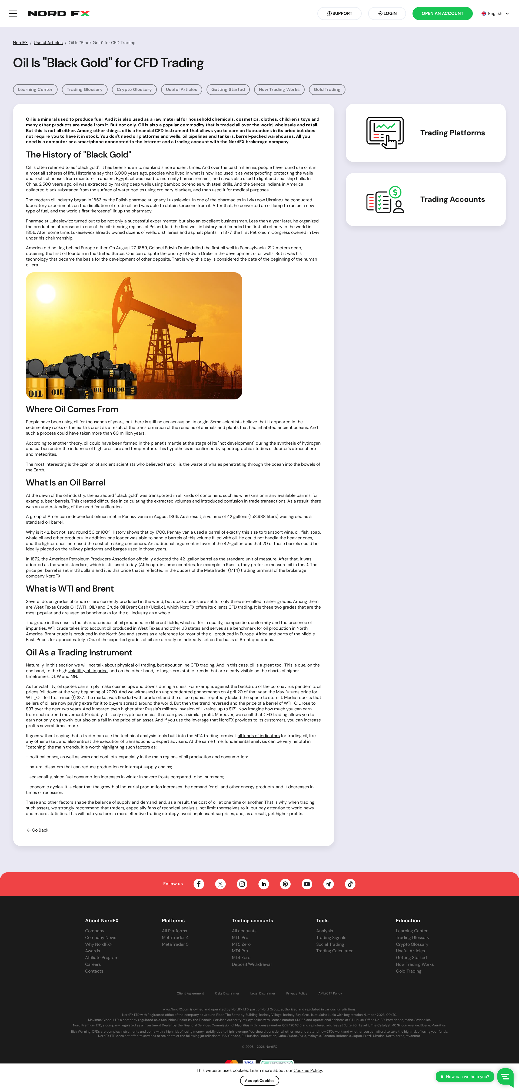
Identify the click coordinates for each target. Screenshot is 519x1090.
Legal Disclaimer (262, 993)
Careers (93, 964)
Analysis (324, 931)
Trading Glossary (85, 89)
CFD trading (240, 607)
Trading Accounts (452, 199)
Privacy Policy (297, 993)
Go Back (40, 830)
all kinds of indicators (259, 735)
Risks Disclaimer (227, 993)
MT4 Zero (241, 957)
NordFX (20, 42)
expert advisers (171, 741)
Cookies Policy (308, 1070)
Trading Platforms (452, 133)
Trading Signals (331, 937)
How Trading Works (279, 89)
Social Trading (330, 944)
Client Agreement (190, 993)
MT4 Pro (240, 951)
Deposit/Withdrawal (252, 964)
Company (94, 931)
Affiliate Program (101, 957)
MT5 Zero (241, 944)
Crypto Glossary (134, 89)
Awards (92, 951)
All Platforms (174, 931)
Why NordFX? (98, 944)
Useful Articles (48, 42)
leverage (200, 720)
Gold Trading (327, 89)
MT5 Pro (240, 937)
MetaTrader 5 (175, 944)
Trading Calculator (334, 951)
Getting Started (228, 89)
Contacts (94, 971)
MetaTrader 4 (175, 937)
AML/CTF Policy (330, 993)
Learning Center (35, 89)
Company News (100, 937)
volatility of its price (88, 671)
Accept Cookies (259, 1080)
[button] (12, 13)
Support (342, 13)
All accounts (244, 931)
